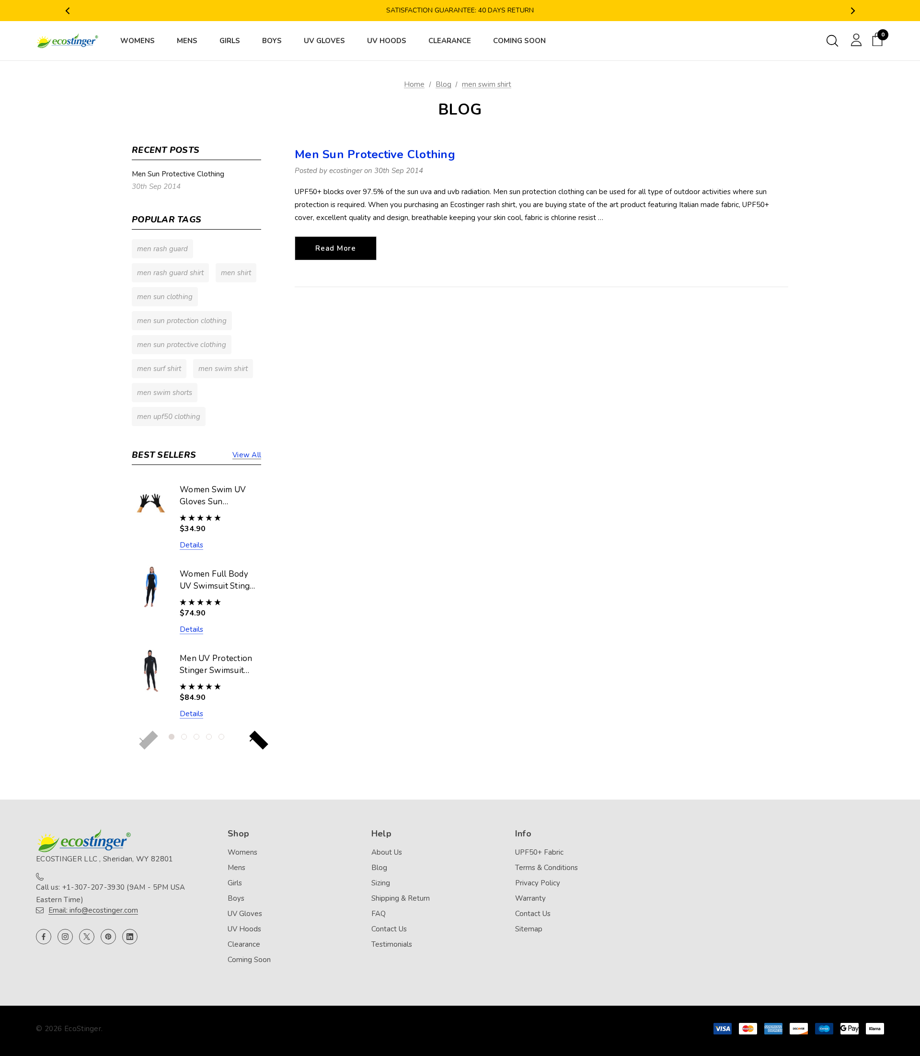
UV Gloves (245, 913)
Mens (236, 867)
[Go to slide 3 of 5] (196, 737)
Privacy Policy (537, 883)
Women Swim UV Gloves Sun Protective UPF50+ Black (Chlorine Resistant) (216, 496)
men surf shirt (159, 368)
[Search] (832, 41)
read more (335, 248)
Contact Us (389, 929)
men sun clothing (165, 297)
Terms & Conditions (546, 867)
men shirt (236, 273)
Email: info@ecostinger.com (93, 910)
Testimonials (391, 944)
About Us (386, 852)
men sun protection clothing (182, 320)
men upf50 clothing (168, 416)
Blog (379, 867)
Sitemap (528, 929)
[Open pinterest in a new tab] (108, 936)
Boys (236, 898)
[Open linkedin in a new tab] (130, 936)
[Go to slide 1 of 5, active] (171, 737)
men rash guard (162, 249)
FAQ (378, 913)
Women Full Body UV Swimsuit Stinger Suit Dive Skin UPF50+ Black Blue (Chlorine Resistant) (219, 580)
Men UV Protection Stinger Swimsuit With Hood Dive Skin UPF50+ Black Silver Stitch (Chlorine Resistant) (217, 665)
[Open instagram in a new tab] (65, 936)
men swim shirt (223, 368)
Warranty (530, 898)
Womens (242, 852)
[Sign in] (854, 39)
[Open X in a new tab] (86, 936)
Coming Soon (249, 959)
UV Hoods (244, 929)
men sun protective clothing (181, 344)
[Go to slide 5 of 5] (221, 737)
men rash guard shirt (170, 273)
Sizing (380, 883)
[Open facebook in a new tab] (43, 936)
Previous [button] (67, 11)
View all (246, 455)
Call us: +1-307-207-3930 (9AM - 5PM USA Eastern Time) (110, 893)
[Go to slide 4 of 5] (209, 737)
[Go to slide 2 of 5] (184, 737)
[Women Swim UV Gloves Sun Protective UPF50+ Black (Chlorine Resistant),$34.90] (151, 502)
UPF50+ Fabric (539, 852)
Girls (235, 883)
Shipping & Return (400, 898)
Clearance (244, 944)
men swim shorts (164, 392)
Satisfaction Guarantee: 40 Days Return (460, 10)
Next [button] (853, 11)
